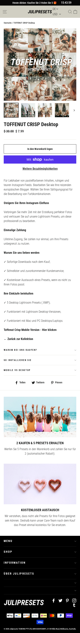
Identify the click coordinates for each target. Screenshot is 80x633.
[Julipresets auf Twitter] (60, 600)
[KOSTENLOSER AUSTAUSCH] (40, 484)
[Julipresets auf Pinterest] (67, 600)
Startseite (8, 23)
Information (15, 562)
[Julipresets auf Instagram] (74, 600)
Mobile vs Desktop (17, 370)
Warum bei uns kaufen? (20, 350)
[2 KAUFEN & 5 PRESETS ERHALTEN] (40, 417)
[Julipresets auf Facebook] (54, 600)
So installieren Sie (18, 360)
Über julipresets (19, 573)
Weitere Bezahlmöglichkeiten (40, 168)
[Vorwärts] (74, 110)
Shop (8, 551)
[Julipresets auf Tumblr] (74, 605)
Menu (8, 541)
